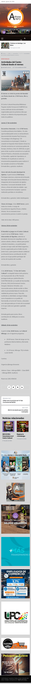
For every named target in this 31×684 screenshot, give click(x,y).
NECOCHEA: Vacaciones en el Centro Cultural (7, 436)
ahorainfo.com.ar (7, 67)
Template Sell (22, 680)
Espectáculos (5, 58)
